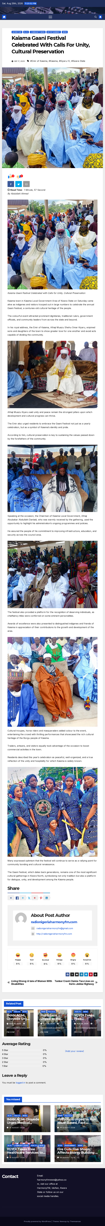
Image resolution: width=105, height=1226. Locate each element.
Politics (51, 1012)
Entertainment (53, 32)
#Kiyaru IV (64, 61)
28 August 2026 (17, 1128)
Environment (70, 1145)
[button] (95, 17)
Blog (26, 32)
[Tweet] (18, 184)
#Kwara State (78, 61)
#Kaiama (53, 61)
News (65, 32)
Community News (38, 32)
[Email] (26, 184)
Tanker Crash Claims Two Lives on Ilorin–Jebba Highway (74, 982)
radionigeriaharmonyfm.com (54, 922)
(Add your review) (74, 1051)
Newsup (63, 1221)
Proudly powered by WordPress (38, 1221)
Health (17, 1012)
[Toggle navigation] (50, 17)
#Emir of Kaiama (38, 61)
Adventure (16, 32)
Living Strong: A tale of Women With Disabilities (31, 982)
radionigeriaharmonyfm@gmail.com (54, 928)
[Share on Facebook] (11, 184)
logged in (20, 1082)
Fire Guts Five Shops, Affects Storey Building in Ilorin (77, 1152)
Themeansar (75, 1221)
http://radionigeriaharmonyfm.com (54, 933)
